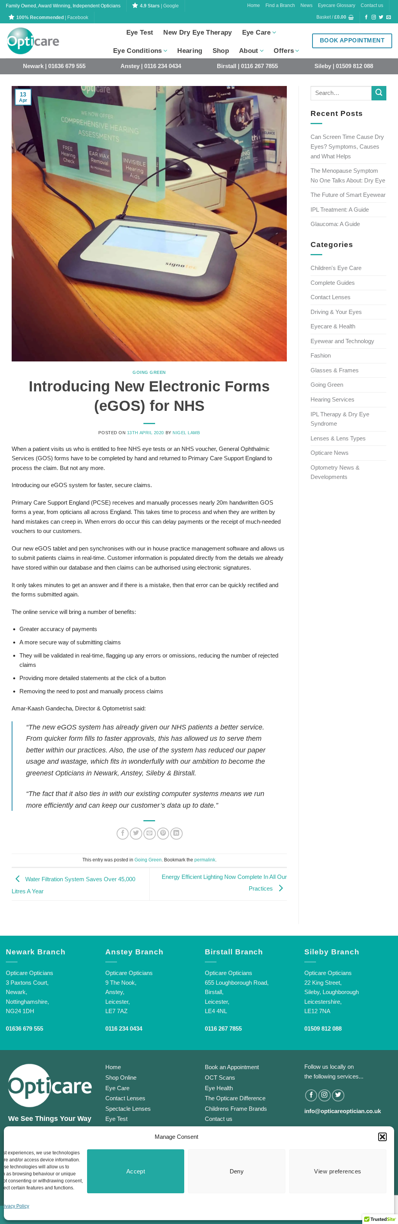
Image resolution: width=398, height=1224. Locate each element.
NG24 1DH (20, 1011)
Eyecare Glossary (336, 5)
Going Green (149, 372)
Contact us (372, 5)
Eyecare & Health (333, 326)
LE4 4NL (216, 1011)
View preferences (337, 1171)
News (306, 5)
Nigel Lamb (186, 432)
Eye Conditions (137, 50)
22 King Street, (323, 982)
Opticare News (330, 452)
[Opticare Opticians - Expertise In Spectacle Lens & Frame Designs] (45, 40)
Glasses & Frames (335, 370)
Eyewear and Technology (342, 341)
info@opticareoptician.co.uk (342, 1111)
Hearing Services (332, 399)
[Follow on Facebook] (366, 17)
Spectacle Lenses (128, 1108)
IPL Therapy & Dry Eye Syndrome (340, 419)
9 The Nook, (120, 982)
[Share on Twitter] (136, 834)
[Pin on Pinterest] (163, 834)
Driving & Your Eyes (336, 312)
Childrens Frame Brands (236, 1108)
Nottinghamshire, (27, 1001)
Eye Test (140, 32)
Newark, (16, 992)
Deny (237, 1171)
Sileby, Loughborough (331, 992)
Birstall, (214, 992)
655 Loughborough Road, (237, 982)
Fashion (321, 355)
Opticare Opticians (29, 973)
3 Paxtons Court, (27, 982)
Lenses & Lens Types (338, 438)
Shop (221, 50)
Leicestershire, (323, 1001)
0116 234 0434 (123, 1028)
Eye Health (219, 1088)
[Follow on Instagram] (374, 17)
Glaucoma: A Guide (335, 224)
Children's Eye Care (336, 268)
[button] (382, 1137)
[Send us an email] (388, 17)
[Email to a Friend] (149, 834)
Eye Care (256, 32)
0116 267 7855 (223, 1028)
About (248, 50)
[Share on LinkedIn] (176, 834)
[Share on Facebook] (123, 834)
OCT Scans (220, 1077)
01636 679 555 (24, 1028)
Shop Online (120, 1077)
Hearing (189, 50)
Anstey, (114, 992)
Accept (135, 1171)
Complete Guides (333, 282)
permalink (204, 860)
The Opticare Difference (235, 1098)
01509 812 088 (323, 1028)
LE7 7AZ (116, 1011)
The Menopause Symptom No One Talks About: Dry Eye (348, 175)
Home (253, 5)
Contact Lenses (331, 297)
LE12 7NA (317, 1011)
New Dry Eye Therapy (197, 32)
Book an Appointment (232, 1067)
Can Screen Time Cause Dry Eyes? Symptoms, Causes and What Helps (347, 146)
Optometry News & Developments (335, 472)
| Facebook (52, 17)
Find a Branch (280, 5)
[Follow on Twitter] (381, 17)
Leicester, (117, 1001)
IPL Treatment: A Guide (340, 209)
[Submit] (379, 93)
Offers (284, 50)
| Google (159, 6)
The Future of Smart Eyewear (348, 194)
